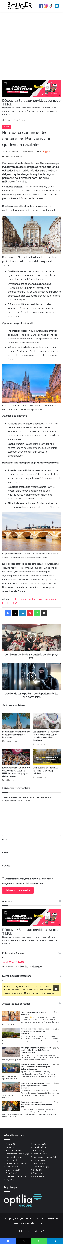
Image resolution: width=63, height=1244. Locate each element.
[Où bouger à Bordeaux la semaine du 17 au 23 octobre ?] (47, 757)
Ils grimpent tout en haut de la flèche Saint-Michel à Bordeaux (16, 734)
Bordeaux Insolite (13, 1150)
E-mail (5, 852)
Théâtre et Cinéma (14, 1176)
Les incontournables (42, 1157)
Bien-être (37, 1147)
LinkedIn (57, 6)
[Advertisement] (31, 46)
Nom (5, 839)
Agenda (36, 1144)
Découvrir (37, 1154)
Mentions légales (21, 1223)
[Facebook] (8, 613)
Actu (16, 120)
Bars (8, 1147)
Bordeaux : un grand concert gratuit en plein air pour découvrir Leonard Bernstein (37, 1085)
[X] (15, 613)
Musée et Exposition (15, 1163)
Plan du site (36, 1223)
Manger (36, 1160)
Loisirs (8, 1160)
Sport (35, 1173)
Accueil (7, 120)
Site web (6, 866)
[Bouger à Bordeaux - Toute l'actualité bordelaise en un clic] (20, 5)
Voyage (9, 1179)
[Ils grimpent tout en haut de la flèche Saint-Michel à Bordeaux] (16, 721)
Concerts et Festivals (15, 1154)
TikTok (51, 6)
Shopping (10, 1170)
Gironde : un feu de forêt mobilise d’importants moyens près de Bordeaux (35, 1031)
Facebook (41, 6)
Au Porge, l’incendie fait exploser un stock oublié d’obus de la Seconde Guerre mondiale (36, 1050)
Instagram (46, 6)
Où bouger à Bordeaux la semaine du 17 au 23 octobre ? (45, 770)
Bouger (36, 1150)
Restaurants (38, 1167)
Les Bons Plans (12, 1157)
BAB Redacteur (12, 152)
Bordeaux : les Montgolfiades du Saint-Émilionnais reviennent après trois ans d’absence (35, 1066)
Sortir (35, 1170)
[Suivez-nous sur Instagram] (56, 988)
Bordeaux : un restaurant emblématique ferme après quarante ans (36, 1104)
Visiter (36, 1176)
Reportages (11, 1167)
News (22, 120)
